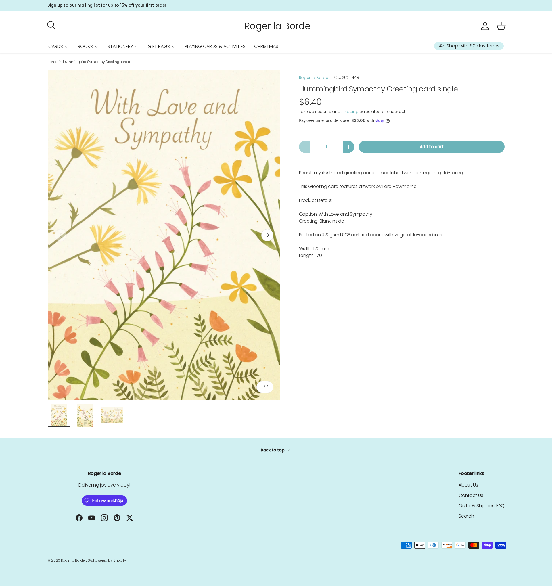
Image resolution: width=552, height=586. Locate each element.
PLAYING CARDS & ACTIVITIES (215, 46)
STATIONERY (120, 46)
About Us (468, 485)
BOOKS (85, 46)
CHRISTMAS (266, 46)
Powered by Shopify (109, 560)
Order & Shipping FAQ (482, 505)
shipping (349, 111)
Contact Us (471, 495)
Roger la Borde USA (76, 560)
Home (52, 62)
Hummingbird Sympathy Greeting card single (97, 62)
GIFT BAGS (159, 46)
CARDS (55, 46)
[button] (501, 26)
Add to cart (432, 147)
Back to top (273, 450)
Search (466, 516)
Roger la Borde (313, 78)
